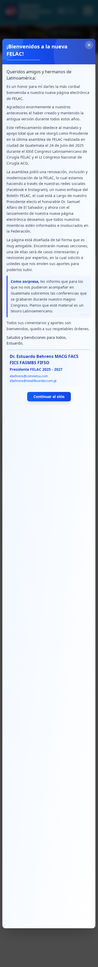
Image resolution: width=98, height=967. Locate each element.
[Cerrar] (89, 45)
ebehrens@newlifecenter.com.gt (33, 381)
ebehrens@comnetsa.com (29, 376)
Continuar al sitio (49, 396)
